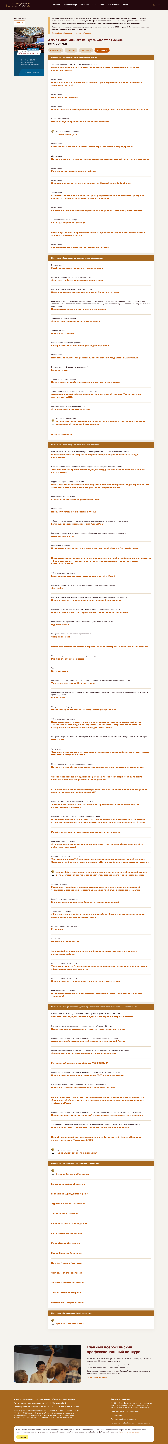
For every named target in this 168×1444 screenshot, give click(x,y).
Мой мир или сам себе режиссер (67, 659)
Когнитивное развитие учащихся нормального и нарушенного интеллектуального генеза (96, 210)
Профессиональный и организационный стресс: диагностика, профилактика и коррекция (97, 1115)
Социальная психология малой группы (70, 409)
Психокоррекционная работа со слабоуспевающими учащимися (83, 710)
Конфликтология (60, 370)
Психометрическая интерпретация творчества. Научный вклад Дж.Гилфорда (91, 183)
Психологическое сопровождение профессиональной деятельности (86, 600)
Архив (125, 5)
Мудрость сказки (60, 624)
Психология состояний (62, 333)
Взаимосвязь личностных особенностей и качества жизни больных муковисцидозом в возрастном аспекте (95, 69)
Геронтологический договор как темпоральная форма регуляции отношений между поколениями (94, 456)
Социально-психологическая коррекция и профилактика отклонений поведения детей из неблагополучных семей (97, 845)
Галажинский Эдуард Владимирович (69, 1194)
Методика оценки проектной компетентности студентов (80, 121)
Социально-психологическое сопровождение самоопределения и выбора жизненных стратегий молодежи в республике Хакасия (100, 753)
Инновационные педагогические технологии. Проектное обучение (85, 292)
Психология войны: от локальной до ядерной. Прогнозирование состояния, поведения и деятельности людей (96, 84)
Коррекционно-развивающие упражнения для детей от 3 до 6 (83, 576)
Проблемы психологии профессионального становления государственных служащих (94, 358)
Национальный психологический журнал (76, 1153)
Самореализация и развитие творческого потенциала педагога (83, 1053)
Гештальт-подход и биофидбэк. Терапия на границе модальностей (85, 902)
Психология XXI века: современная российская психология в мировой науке (90, 1127)
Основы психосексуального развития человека (75, 321)
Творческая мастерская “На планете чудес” (73, 683)
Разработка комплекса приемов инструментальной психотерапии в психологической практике (99, 646)
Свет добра (57, 588)
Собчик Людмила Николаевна (66, 1273)
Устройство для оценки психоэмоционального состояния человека (85, 832)
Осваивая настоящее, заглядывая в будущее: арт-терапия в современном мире (92, 1016)
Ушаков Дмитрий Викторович (66, 1292)
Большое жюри (70, 5)
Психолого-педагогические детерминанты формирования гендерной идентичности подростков (100, 159)
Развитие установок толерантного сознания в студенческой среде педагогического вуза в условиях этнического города (98, 234)
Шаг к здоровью (59, 671)
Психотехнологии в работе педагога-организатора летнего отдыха (85, 382)
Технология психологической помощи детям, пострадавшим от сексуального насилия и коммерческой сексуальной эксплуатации (100, 423)
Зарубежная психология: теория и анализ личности (77, 268)
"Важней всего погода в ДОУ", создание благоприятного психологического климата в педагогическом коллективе (95, 806)
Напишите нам (116, 1415)
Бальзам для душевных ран (65, 941)
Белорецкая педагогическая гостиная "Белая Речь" (77, 524)
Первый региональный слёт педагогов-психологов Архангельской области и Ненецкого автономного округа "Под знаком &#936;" (96, 1138)
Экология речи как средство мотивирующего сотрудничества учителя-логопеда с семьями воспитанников (98, 471)
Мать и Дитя (57, 739)
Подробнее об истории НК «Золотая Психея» (71, 33)
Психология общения (66, 134)
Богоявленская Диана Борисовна (68, 1184)
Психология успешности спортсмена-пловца (73, 512)
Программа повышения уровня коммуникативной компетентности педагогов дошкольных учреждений (97, 994)
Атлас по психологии (61, 434)
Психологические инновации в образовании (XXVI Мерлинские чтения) (87, 1075)
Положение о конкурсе (110, 5)
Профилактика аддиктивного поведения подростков (78, 309)
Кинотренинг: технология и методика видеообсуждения (80, 345)
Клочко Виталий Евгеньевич (65, 1243)
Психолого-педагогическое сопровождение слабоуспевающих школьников (90, 612)
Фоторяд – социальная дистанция (68, 222)
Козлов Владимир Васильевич (66, 1253)
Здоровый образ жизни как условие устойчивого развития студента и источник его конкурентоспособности (94, 952)
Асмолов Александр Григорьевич (73, 1174)
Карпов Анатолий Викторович (66, 1233)
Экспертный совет (88, 5)
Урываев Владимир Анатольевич (68, 1282)
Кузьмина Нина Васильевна (70, 1323)
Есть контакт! (58, 929)
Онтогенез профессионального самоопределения (77, 280)
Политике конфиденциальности (131, 1432)
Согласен (22, 1437)
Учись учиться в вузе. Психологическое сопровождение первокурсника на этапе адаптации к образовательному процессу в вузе (99, 967)
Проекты (57, 5)
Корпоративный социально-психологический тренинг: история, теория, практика (92, 147)
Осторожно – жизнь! (61, 637)
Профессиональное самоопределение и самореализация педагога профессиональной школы (99, 109)
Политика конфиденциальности (123, 1419)
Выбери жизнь (58, 697)
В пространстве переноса (64, 97)
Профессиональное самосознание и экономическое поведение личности (88, 1029)
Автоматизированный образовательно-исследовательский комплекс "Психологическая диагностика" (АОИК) (96, 395)
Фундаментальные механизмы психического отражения (80, 247)
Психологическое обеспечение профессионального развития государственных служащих (97, 767)
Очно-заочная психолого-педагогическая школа (76, 499)
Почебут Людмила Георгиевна (67, 1263)
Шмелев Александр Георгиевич (67, 1302)
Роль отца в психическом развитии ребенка (73, 171)
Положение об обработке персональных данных (130, 1423)
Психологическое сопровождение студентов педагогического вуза (85, 981)
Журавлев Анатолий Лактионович (68, 1203)
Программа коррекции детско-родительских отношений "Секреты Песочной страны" (95, 548)
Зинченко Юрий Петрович (64, 1213)
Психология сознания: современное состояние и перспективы (83, 1087)
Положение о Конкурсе (97, 1377)
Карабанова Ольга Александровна (69, 1223)
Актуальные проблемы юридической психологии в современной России (88, 1041)
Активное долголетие (62, 536)
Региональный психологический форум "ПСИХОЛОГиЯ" (79, 1063)
